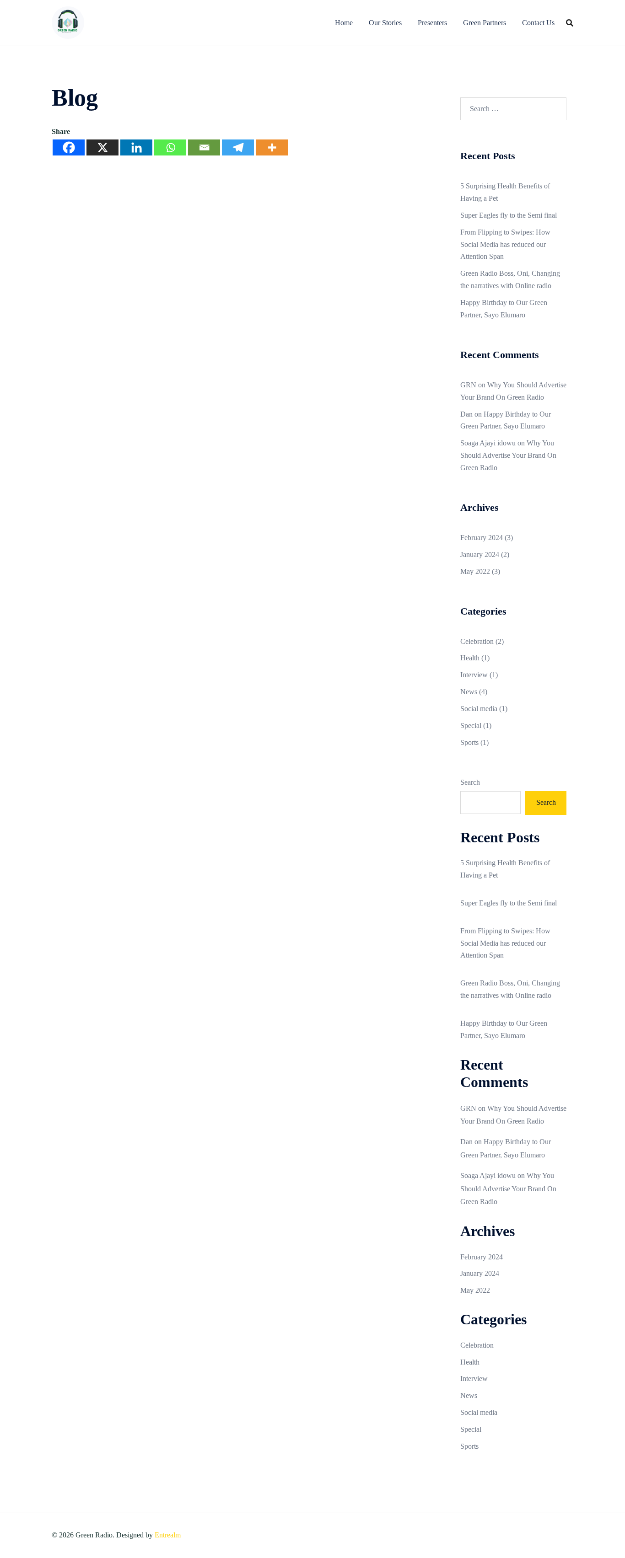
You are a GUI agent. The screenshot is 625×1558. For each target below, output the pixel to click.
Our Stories (385, 23)
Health (470, 658)
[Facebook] (69, 147)
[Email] (204, 147)
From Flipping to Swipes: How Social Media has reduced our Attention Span (505, 244)
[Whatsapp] (170, 147)
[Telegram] (238, 147)
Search (470, 782)
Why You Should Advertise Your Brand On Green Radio (508, 455)
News (468, 692)
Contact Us (538, 23)
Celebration (477, 641)
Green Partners (484, 23)
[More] (272, 147)
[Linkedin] (136, 147)
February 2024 (481, 537)
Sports (469, 742)
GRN (468, 385)
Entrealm (168, 1535)
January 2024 (479, 554)
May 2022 (475, 571)
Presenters (432, 23)
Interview (474, 675)
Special (470, 725)
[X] (102, 147)
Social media (478, 708)
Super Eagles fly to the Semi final (508, 215)
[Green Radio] (68, 22)
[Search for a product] (569, 23)
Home (344, 23)
